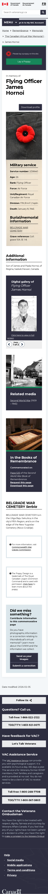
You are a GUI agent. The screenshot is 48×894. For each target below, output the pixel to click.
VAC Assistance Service (17, 760)
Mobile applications (19, 865)
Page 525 (15, 473)
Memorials (37, 30)
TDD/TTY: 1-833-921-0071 (24, 725)
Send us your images (24, 657)
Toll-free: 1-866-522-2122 (24, 717)
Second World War (20, 400)
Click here (28, 584)
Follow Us (28, 701)
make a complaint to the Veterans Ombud (24, 836)
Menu (9, 22)
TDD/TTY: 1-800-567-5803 (24, 800)
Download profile (30, 107)
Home (5, 30)
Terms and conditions (21, 870)
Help (7, 855)
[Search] (43, 12)
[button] (9, 344)
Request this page (20, 482)
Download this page (21, 485)
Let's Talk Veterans (24, 743)
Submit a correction (24, 665)
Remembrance (20, 30)
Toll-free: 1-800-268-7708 (24, 791)
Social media (15, 860)
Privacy (12, 875)
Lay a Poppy (24, 61)
